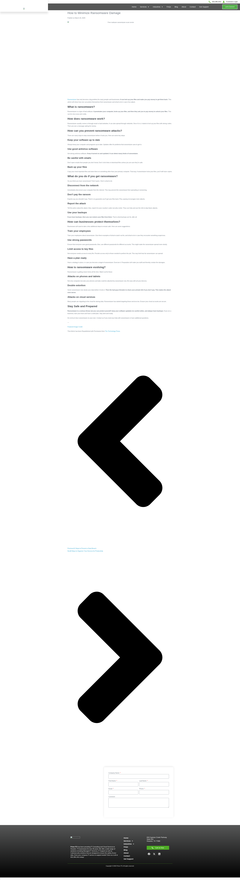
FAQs (169, 7)
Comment (111, 796)
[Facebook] (149, 854)
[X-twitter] (154, 854)
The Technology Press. (112, 331)
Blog (176, 7)
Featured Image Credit (75, 327)
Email (110, 788)
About (184, 7)
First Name (112, 781)
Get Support (204, 7)
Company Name (114, 773)
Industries (156, 7)
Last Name (143, 781)
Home (134, 7)
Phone (141, 788)
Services (143, 7)
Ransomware (72, 99)
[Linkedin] (159, 854)
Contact (193, 7)
